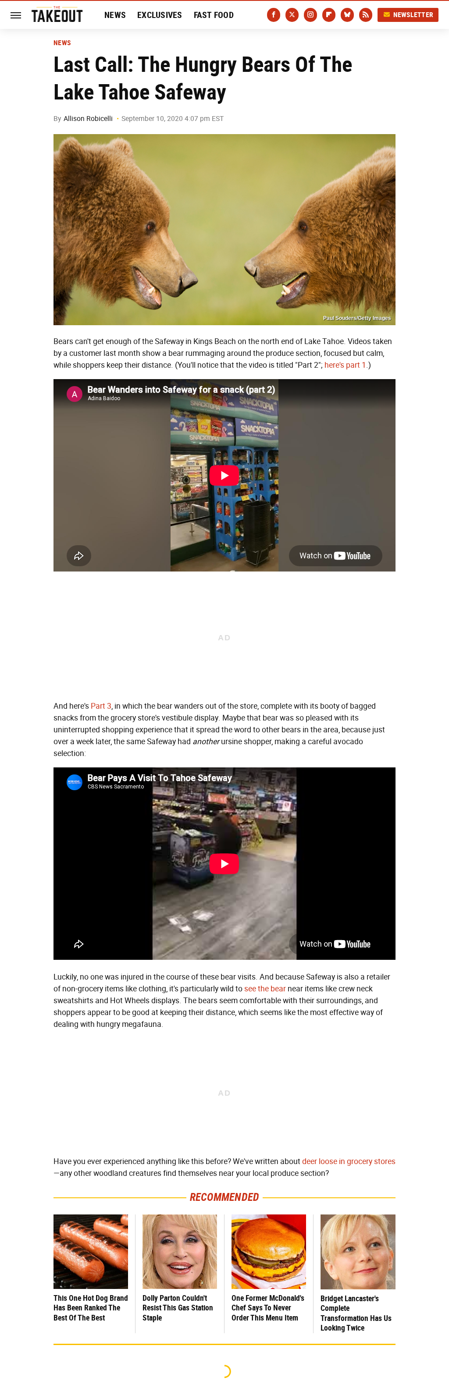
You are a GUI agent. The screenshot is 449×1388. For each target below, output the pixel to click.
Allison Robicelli (88, 118)
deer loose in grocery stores (349, 1161)
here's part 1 (345, 365)
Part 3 (101, 706)
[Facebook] (273, 15)
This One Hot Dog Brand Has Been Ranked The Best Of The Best (90, 1307)
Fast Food (214, 15)
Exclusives (159, 15)
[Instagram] (310, 15)
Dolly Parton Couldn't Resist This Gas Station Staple (178, 1307)
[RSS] (365, 15)
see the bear (265, 989)
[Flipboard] (328, 15)
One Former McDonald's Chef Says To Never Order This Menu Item (268, 1307)
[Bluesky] (347, 15)
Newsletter (413, 15)
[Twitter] (292, 15)
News (115, 15)
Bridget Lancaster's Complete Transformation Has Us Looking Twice (356, 1313)
